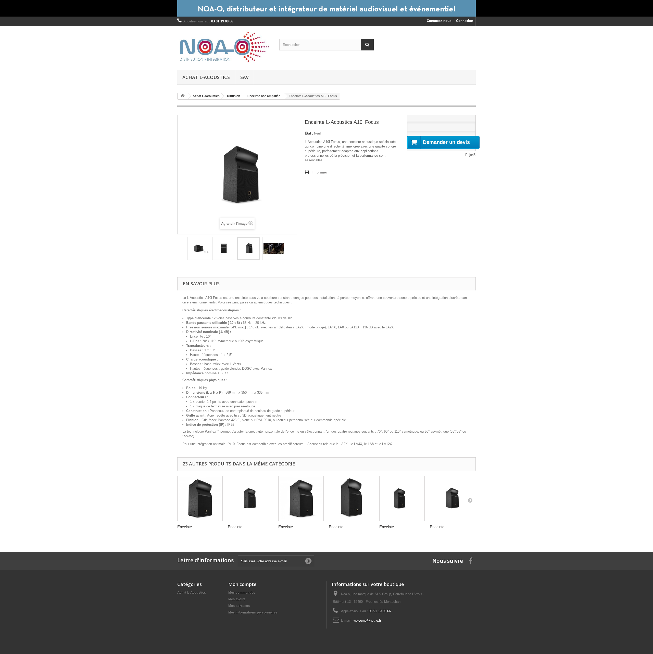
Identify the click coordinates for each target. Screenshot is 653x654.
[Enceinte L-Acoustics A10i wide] (402, 498)
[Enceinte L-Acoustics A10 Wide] (250, 498)
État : (309, 133)
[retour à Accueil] (182, 96)
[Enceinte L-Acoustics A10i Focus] (198, 248)
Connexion (464, 21)
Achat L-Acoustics (206, 77)
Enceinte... (186, 527)
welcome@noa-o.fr (367, 620)
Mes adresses (239, 606)
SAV (244, 77)
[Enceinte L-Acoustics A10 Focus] (200, 498)
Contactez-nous (439, 21)
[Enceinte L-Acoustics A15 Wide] (351, 498)
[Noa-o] (224, 47)
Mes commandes (241, 592)
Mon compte (242, 584)
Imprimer (319, 172)
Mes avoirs (236, 599)
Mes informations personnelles (252, 612)
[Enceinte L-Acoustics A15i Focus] (452, 498)
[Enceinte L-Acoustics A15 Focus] (301, 498)
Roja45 (470, 155)
